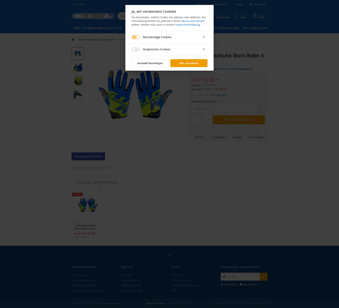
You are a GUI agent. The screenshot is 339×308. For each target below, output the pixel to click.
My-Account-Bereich (193, 21)
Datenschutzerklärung (187, 24)
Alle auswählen (189, 63)
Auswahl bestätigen (150, 63)
